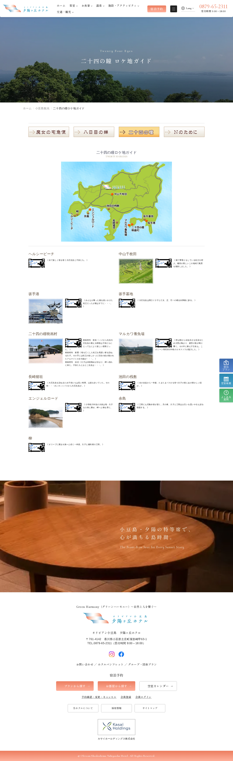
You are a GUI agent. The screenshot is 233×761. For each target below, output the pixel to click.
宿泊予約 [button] (156, 9)
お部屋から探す (116, 686)
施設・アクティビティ (122, 5)
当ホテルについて (83, 708)
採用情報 (117, 708)
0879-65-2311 (213, 6)
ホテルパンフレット (111, 664)
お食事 (86, 5)
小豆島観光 (42, 108)
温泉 (99, 5)
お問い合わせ (84, 664)
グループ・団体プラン (142, 664)
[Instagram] (111, 654)
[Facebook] (121, 654)
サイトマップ (149, 708)
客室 (72, 5)
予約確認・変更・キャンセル (99, 697)
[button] (226, 365)
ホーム (61, 5)
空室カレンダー (158, 686)
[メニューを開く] (173, 8)
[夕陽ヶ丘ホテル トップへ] (26, 8)
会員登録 (126, 697)
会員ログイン (143, 697)
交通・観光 (64, 12)
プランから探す (75, 686)
